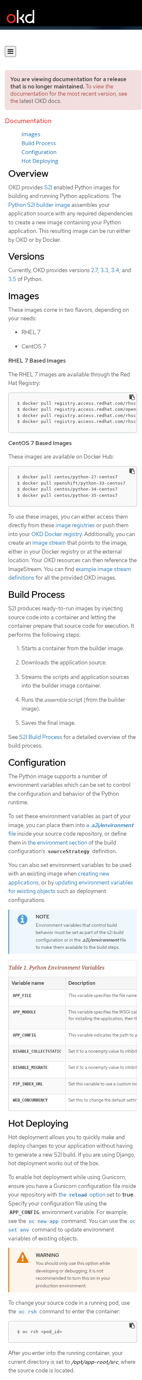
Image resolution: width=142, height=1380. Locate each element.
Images (30, 134)
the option (81, 1194)
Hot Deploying (39, 161)
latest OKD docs (39, 101)
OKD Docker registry (56, 534)
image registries (75, 525)
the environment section (57, 842)
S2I (48, 187)
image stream (49, 542)
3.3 (104, 270)
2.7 (94, 270)
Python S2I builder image (39, 205)
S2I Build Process (40, 737)
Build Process (38, 143)
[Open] (10, 51)
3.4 (115, 270)
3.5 (12, 279)
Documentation (28, 120)
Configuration (38, 152)
